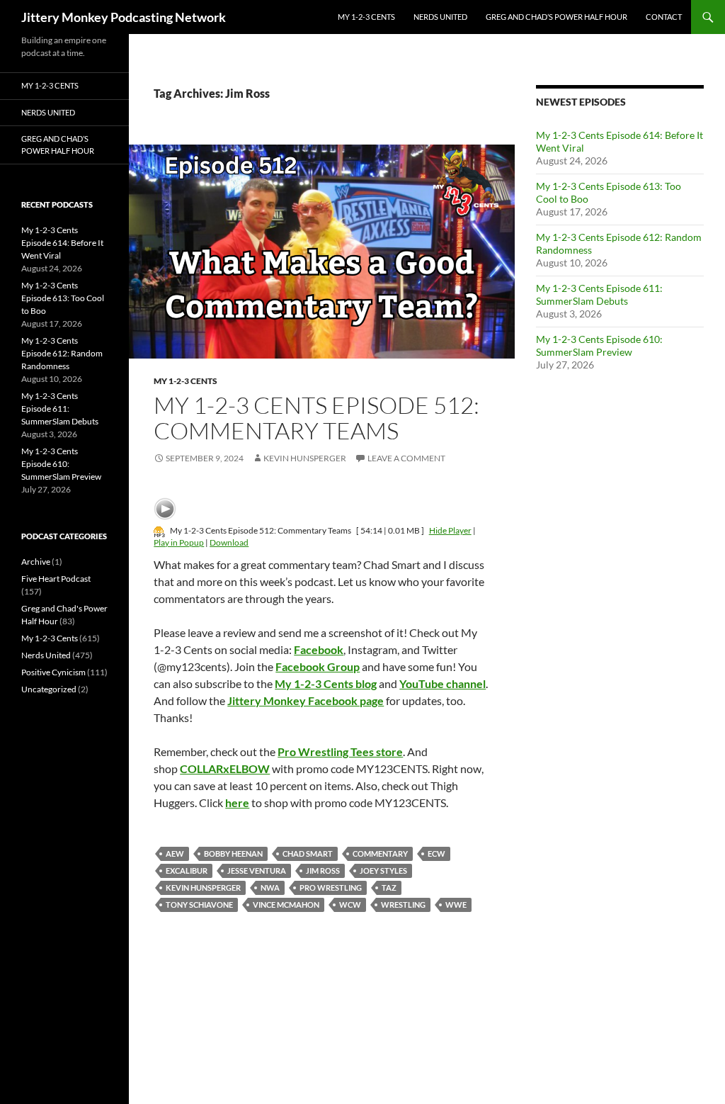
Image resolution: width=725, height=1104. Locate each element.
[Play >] (165, 508)
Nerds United (440, 16)
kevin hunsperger (203, 887)
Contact (664, 16)
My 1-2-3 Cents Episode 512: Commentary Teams (316, 417)
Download (229, 542)
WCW (350, 904)
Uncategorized (48, 689)
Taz (389, 887)
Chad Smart (307, 853)
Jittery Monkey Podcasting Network (123, 17)
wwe (456, 904)
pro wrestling (330, 887)
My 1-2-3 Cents (366, 16)
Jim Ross (323, 870)
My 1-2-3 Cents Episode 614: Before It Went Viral (62, 243)
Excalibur (186, 870)
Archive (35, 561)
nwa (270, 887)
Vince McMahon (286, 904)
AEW (175, 853)
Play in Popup (179, 542)
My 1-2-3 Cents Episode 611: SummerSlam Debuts (599, 294)
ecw (436, 853)
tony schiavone (199, 904)
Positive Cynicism (53, 672)
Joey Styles (383, 870)
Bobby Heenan (233, 853)
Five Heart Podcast (56, 578)
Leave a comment (406, 458)
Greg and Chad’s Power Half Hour (556, 16)
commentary (380, 853)
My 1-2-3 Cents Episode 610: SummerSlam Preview (599, 345)
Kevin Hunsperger (304, 458)
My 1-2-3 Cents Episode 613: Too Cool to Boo (62, 298)
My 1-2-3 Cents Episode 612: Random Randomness (62, 353)
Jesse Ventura (256, 870)
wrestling (403, 904)
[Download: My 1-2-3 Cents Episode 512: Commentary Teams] (159, 530)
